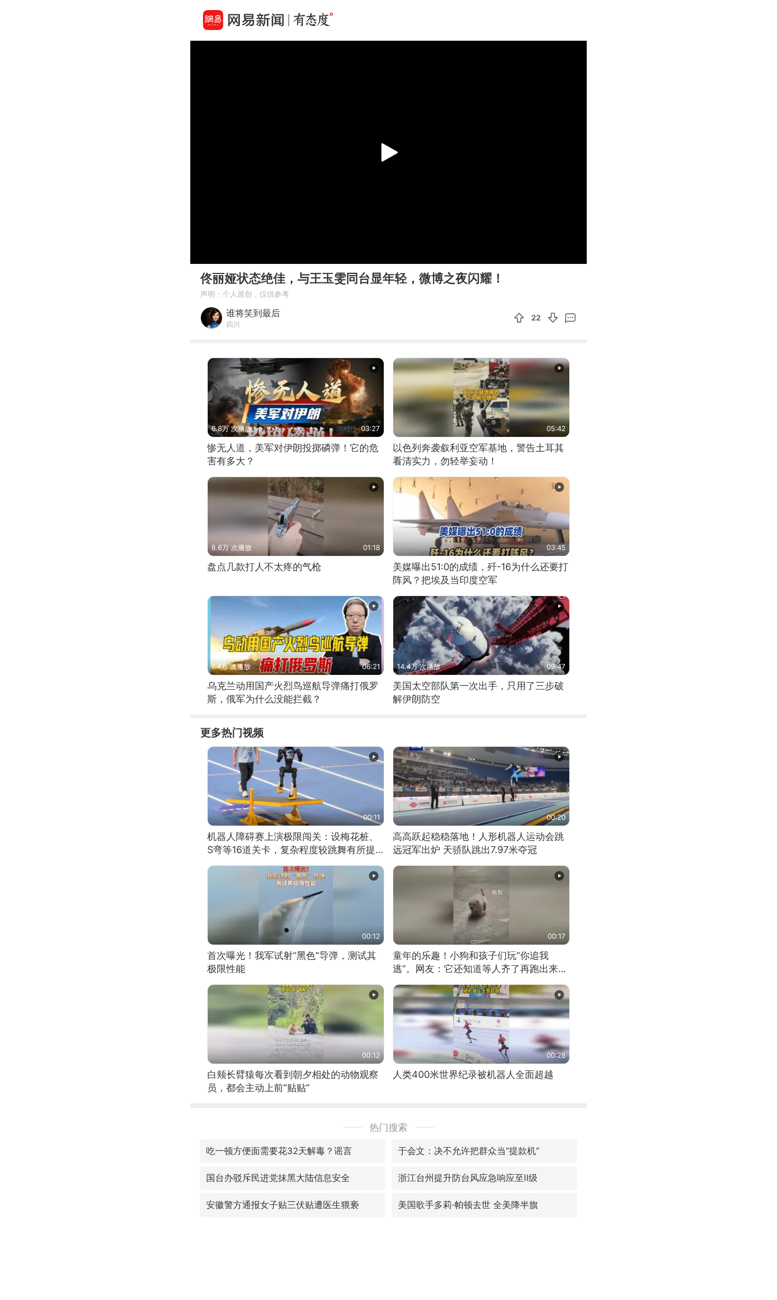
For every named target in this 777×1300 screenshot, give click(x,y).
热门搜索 (388, 1127)
